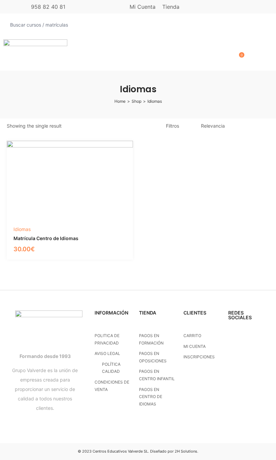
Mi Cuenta (143, 6)
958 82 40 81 (48, 6)
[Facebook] (244, 335)
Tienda (170, 6)
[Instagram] (231, 335)
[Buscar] (265, 25)
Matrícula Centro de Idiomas (45, 238)
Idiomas (22, 229)
